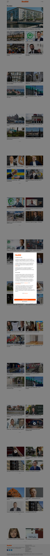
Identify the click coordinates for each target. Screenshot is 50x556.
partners (16, 265)
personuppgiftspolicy (18, 283)
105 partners (26, 293)
